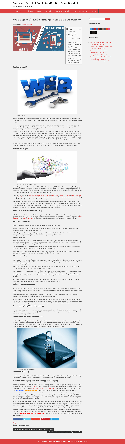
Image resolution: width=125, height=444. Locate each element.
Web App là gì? (72, 33)
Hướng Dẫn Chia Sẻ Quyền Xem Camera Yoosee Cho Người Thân (100, 56)
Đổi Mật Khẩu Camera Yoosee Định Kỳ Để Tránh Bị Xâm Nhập (101, 47)
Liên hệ (94, 11)
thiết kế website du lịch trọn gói (60, 195)
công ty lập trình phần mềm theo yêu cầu (44, 388)
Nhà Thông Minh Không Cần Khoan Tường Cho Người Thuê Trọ (100, 43)
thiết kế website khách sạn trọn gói (28, 197)
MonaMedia (20, 390)
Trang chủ (18, 11)
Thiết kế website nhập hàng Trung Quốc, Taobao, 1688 (64, 432)
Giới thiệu (30, 11)
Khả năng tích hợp (75, 42)
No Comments (27, 24)
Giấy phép (48, 11)
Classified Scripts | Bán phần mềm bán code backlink (45, 3)
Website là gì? (71, 31)
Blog (39, 11)
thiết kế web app (28, 218)
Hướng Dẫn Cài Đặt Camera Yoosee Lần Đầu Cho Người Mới (99, 60)
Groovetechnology (31, 390)
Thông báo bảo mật (81, 11)
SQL (34, 386)
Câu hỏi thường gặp (63, 11)
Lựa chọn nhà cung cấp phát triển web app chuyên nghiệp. (74, 60)
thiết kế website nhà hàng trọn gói (39, 195)
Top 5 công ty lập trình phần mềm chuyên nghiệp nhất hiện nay (33, 429)
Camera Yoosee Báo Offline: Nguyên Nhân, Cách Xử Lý (99, 52)
